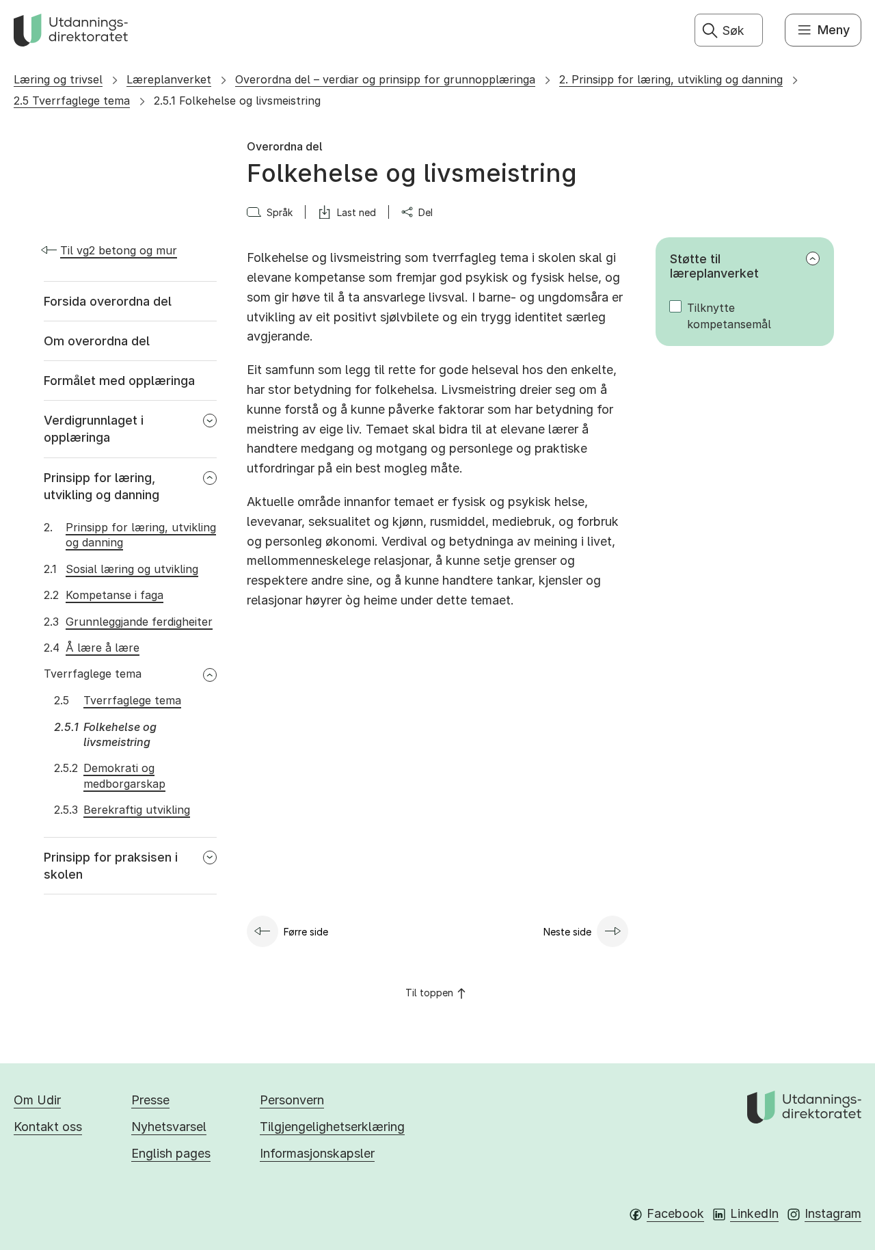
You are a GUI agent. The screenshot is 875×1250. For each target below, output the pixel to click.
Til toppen (429, 992)
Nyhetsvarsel (168, 1126)
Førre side (306, 932)
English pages (171, 1153)
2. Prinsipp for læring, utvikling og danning (671, 79)
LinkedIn (754, 1213)
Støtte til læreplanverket (714, 266)
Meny (834, 30)
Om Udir (37, 1100)
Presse (150, 1100)
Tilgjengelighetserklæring (332, 1126)
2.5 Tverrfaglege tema (72, 100)
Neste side (567, 932)
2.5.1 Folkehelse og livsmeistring (237, 100)
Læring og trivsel (58, 79)
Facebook (675, 1213)
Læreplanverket (168, 79)
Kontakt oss (48, 1126)
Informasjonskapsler (317, 1153)
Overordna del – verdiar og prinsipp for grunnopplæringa (385, 79)
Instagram (833, 1213)
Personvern (292, 1100)
